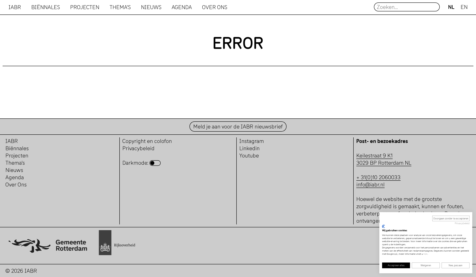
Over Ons (16, 184)
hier (425, 253)
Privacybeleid (462, 223)
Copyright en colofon (147, 141)
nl (451, 7)
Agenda (182, 7)
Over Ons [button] (214, 7)
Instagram (251, 141)
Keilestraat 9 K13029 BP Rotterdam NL (383, 159)
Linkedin (249, 148)
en (464, 7)
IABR (15, 7)
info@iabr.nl (370, 184)
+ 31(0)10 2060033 (378, 177)
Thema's (15, 163)
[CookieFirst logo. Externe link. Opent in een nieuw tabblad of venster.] (383, 226)
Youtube (249, 155)
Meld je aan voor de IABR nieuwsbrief (238, 126)
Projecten (16, 155)
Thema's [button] (120, 7)
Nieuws (151, 7)
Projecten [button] (84, 7)
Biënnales (45, 7)
